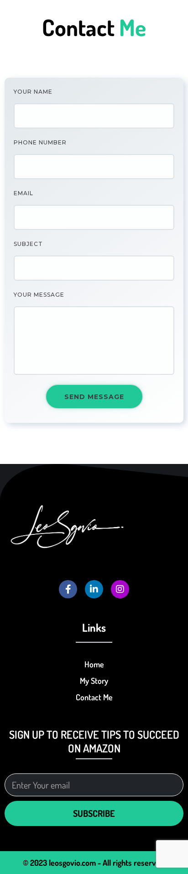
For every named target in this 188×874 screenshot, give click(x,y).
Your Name (33, 91)
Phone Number (40, 142)
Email (23, 193)
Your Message (39, 294)
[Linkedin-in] (94, 589)
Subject (28, 243)
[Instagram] (120, 589)
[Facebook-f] (68, 589)
